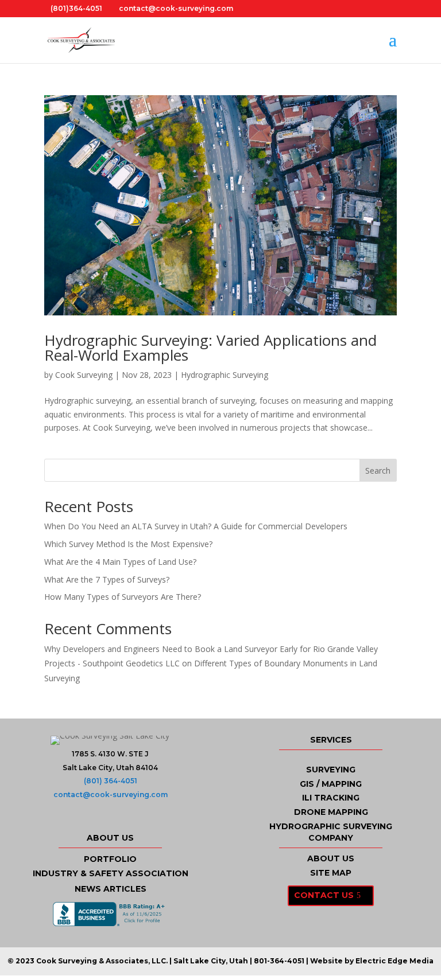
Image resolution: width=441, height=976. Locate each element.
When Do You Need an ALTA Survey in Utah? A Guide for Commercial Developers (195, 526)
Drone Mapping (331, 812)
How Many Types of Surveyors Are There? (122, 596)
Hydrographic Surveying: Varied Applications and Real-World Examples (210, 347)
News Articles (110, 889)
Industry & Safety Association (110, 873)
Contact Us (324, 895)
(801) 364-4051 (110, 780)
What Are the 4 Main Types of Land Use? (120, 561)
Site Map (330, 873)
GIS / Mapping (331, 784)
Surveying (330, 769)
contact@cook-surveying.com (110, 794)
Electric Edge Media (394, 961)
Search (377, 470)
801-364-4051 (279, 961)
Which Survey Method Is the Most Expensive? (128, 543)
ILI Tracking (330, 797)
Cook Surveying (84, 374)
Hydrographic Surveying (224, 374)
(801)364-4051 (76, 8)
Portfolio (110, 859)
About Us (330, 858)
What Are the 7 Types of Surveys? (106, 579)
